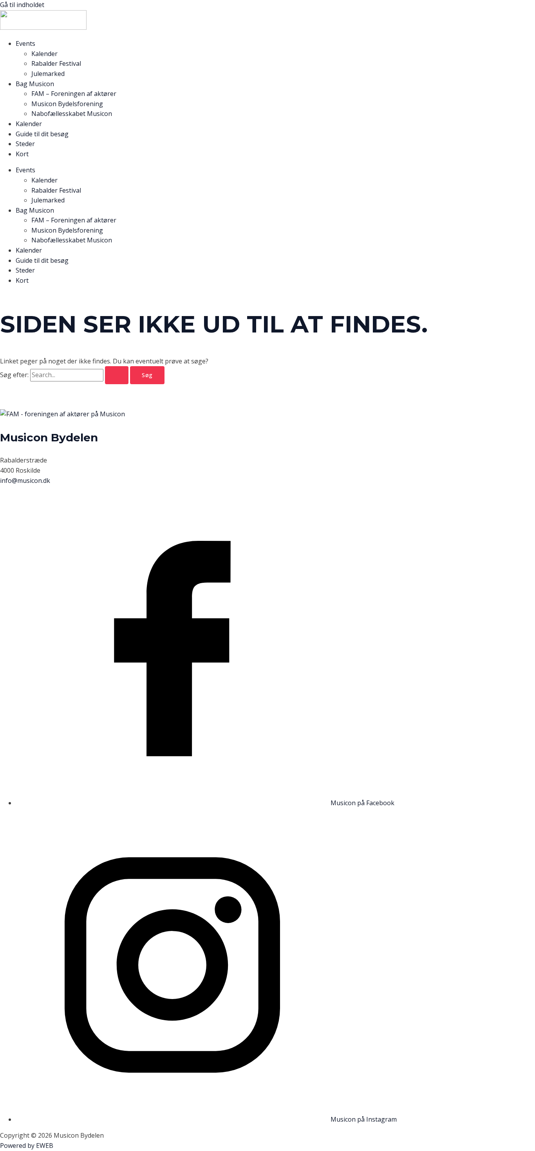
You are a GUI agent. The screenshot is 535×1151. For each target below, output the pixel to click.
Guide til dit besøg (42, 134)
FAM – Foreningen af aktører (73, 93)
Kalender (44, 53)
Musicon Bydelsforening (67, 103)
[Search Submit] (116, 375)
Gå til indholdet (22, 4)
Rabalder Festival (56, 63)
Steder (25, 143)
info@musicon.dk (25, 480)
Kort (22, 154)
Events (25, 43)
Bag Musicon (35, 84)
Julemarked (48, 73)
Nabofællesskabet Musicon (71, 113)
